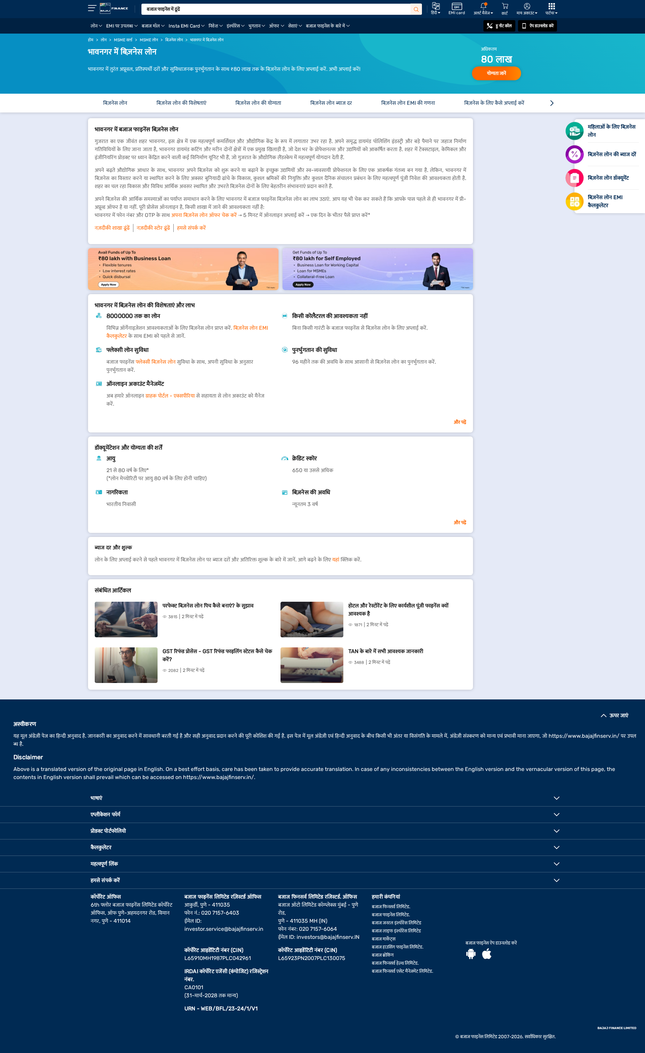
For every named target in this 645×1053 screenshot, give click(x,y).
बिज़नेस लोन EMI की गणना (408, 103)
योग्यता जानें (496, 73)
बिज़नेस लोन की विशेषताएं (181, 103)
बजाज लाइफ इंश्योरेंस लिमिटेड (396, 931)
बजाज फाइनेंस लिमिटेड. (391, 915)
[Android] (471, 954)
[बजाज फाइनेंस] (114, 8)
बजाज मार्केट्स (383, 939)
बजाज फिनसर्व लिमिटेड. (391, 907)
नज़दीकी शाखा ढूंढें (112, 228)
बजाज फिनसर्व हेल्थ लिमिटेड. (395, 963)
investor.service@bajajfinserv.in (223, 929)
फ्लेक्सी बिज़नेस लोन (156, 362)
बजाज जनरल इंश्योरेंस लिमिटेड (396, 923)
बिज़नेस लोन (115, 103)
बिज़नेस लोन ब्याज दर (331, 103)
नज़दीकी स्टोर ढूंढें (153, 228)
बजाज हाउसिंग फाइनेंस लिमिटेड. (398, 947)
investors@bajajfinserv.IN (328, 937)
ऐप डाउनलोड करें (542, 26)
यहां (335, 559)
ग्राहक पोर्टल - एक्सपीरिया (170, 396)
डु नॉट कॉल (504, 26)
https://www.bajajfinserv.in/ (584, 736)
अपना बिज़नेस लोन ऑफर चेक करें (204, 215)
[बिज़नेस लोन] (183, 269)
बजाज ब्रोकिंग (383, 955)
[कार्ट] (505, 6)
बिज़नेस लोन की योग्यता (258, 103)
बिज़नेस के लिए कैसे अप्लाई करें (494, 103)
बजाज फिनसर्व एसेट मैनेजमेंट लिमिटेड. (402, 971)
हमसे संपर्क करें (191, 228)
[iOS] (486, 954)
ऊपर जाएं (619, 715)
